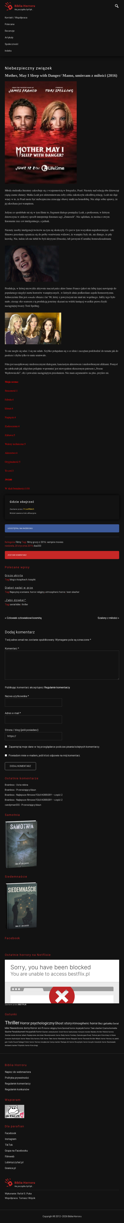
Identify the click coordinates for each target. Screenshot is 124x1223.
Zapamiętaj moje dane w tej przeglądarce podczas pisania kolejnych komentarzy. (54, 746)
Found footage (18, 1042)
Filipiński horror (24, 1045)
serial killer (15, 604)
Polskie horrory (108, 1032)
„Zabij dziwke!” (15, 600)
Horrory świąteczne (42, 1042)
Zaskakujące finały (84, 1035)
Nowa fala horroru (33, 1039)
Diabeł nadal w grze (19, 587)
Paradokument (18, 1032)
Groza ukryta (14, 575)
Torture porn (96, 1035)
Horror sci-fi (36, 1028)
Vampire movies (84, 1032)
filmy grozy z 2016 (36, 542)
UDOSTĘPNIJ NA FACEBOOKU (20, 528)
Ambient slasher (11, 1045)
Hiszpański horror (34, 1032)
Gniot (61, 1032)
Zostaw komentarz (17, 555)
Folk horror (44, 1039)
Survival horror (68, 1028)
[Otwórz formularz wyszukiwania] (116, 5)
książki (32, 579)
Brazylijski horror (81, 1042)
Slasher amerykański (50, 1032)
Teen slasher (96, 1028)
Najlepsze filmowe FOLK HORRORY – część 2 (39, 795)
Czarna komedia (109, 1028)
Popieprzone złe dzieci (35, 1035)
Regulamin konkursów (17, 1089)
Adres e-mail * (13, 713)
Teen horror (53, 1039)
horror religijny (37, 592)
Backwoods (111, 1042)
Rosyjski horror (76, 1039)
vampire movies (55, 542)
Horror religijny (50, 1028)
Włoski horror (101, 1039)
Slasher (8, 1032)
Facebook (10, 1133)
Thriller (12, 1022)
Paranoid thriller (89, 1039)
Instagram (10, 1139)
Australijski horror (18, 1039)
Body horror (65, 1035)
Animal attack (21, 1035)
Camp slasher (55, 1042)
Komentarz (12, 648)
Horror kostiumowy (70, 1032)
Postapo (63, 1042)
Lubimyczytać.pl (14, 1162)
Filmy (18, 542)
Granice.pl (10, 1168)
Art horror (70, 1042)
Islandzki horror (100, 1042)
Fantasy (73, 1035)
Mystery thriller (96, 1032)
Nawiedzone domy (20, 1028)
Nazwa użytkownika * (17, 696)
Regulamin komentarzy (57, 687)
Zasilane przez (16, 509)
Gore (59, 1028)
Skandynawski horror (52, 1035)
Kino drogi (34, 1045)
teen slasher (72, 592)
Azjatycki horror (83, 1028)
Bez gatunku (105, 1023)
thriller (24, 604)
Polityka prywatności (17, 1077)
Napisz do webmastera (18, 1071)
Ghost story (63, 1023)
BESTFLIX (22, 1005)
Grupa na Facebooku (16, 1150)
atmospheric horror (55, 592)
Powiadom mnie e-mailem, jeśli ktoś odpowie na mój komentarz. (44, 755)
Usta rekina (22, 785)
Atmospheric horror (85, 1023)
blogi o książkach (18, 579)
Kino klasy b (106, 1035)
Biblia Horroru (25, 6)
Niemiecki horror (64, 1039)
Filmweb (9, 1156)
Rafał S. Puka (24, 1193)
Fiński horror (29, 1042)
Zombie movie (10, 1035)
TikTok (9, 1144)
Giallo (10, 1042)
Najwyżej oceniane (19, 592)
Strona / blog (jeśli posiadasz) (21, 730)
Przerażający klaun (26, 790)
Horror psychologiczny (37, 1023)
